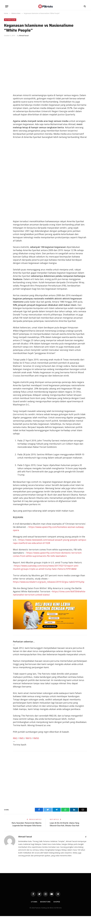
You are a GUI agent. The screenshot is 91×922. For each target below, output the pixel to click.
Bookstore (45, 902)
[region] (50, 179)
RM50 (36, 738)
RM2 (15, 738)
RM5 (21, 738)
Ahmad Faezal (24, 36)
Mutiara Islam (10, 20)
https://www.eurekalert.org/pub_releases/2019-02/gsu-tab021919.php (48, 581)
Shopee (56, 902)
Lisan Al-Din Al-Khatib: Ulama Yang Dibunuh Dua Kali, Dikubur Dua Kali (64, 824)
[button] (6, 6)
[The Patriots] (45, 6)
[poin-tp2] (50, 628)
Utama (34, 902)
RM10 (28, 738)
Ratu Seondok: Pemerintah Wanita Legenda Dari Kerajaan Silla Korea (26, 824)
